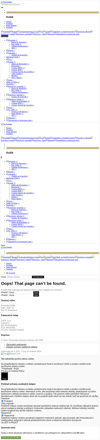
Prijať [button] (16, 369)
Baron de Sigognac (19, 42)
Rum (10, 108)
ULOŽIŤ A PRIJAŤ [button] (9, 422)
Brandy (11, 51)
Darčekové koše (13, 57)
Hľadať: (4, 277)
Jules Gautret (17, 74)
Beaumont (16, 66)
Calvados (12, 53)
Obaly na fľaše (13, 82)
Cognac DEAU (18, 68)
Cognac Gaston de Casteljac (23, 72)
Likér (10, 80)
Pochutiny (10, 84)
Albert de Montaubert (20, 64)
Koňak (11, 62)
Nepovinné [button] (6, 413)
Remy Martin (17, 78)
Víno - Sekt (11, 110)
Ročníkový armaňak (17, 87)
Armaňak (12, 40)
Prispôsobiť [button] (7, 369)
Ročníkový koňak (16, 99)
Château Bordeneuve (20, 46)
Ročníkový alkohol (16, 95)
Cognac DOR (17, 70)
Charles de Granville (19, 55)
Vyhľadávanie (38, 277)
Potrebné (8, 401)
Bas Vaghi (16, 44)
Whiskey (12, 118)
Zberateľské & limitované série (20, 120)
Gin (10, 59)
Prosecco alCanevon (20, 112)
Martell (14, 76)
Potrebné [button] (5, 398)
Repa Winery (17, 114)
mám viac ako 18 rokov (11, 438)
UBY (13, 48)
